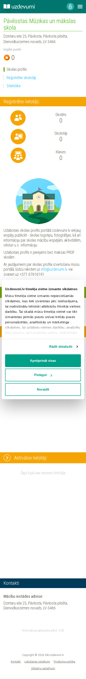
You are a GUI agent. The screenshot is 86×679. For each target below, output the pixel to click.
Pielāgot (40, 375)
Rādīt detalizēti (61, 346)
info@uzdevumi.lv (54, 269)
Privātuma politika (64, 661)
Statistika (14, 85)
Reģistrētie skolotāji (21, 77)
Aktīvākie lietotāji (30, 458)
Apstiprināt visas (43, 360)
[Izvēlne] (80, 6)
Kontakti (16, 661)
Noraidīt (43, 389)
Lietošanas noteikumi (37, 661)
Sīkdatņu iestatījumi (43, 668)
